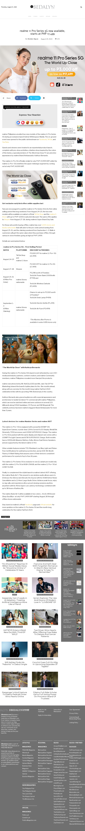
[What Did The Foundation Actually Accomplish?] (79, 634)
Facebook (43, 139)
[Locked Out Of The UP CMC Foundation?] (79, 621)
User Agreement (74, 709)
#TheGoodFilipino (67, 160)
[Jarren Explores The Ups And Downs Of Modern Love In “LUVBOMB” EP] (80, 140)
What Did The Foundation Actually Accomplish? (67, 635)
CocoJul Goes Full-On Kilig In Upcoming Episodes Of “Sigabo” (69, 186)
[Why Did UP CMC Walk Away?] (79, 628)
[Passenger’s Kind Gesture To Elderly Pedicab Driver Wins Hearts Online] (80, 194)
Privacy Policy (73, 713)
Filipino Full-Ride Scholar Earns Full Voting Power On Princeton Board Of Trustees (68, 209)
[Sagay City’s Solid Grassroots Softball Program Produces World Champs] (45, 525)
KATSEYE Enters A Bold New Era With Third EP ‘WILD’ (68, 155)
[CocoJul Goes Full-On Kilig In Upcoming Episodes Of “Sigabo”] (80, 184)
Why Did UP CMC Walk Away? (69, 626)
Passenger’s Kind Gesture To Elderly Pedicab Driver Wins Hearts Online (68, 197)
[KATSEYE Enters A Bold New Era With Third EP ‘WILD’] (80, 152)
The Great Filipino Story (68, 203)
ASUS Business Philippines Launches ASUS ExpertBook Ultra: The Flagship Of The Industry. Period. (69, 573)
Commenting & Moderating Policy (75, 718)
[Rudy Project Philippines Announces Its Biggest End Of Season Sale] (79, 552)
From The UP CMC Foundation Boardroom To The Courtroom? (69, 613)
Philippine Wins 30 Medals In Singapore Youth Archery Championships (76, 533)
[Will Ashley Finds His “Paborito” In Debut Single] (80, 173)
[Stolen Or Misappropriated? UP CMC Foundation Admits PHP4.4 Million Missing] (79, 591)
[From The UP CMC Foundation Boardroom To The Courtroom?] (79, 613)
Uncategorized (5, 517)
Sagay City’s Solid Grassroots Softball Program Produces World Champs (45, 533)
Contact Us (25, 709)
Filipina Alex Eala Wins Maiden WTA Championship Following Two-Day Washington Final (61, 533)
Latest (64, 126)
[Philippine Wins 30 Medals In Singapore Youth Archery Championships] (76, 525)
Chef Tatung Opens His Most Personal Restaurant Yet (68, 563)
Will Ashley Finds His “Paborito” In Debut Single (68, 176)
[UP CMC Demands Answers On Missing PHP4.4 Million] (79, 583)
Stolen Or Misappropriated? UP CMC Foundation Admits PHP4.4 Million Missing (69, 592)
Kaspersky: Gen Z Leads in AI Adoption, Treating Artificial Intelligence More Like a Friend (68, 131)
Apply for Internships (44, 715)
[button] (81, 7)
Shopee (7, 220)
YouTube (5, 142)
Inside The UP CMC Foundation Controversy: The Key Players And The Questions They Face (69, 603)
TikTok (49, 139)
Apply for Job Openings (42, 710)
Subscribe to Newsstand (58, 710)
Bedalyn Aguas (33, 39)
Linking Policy (73, 722)
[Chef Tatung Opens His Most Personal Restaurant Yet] (79, 562)
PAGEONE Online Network (67, 98)
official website (46, 505)
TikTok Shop (38, 214)
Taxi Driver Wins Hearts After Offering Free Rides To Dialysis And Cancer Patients (68, 165)
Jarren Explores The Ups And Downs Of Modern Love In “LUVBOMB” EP (68, 144)
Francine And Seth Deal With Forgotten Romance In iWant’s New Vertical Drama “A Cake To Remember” (68, 118)
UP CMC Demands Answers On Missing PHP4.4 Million (69, 583)
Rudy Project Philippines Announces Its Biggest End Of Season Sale (68, 553)
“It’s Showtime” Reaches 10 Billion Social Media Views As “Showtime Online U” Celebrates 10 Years (69, 104)
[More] (44, 98)
